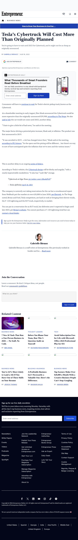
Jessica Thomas (10, 384)
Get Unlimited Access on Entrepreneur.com (28, 449)
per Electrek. (56, 194)
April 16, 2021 (27, 185)
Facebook (22, 499)
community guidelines (18, 286)
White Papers (7, 438)
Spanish (24, 525)
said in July (6, 119)
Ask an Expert (46, 451)
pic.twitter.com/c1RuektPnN (39, 179)
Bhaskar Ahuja (37, 384)
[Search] (64, 14)
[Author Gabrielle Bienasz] (39, 237)
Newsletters (6, 434)
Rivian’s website (19, 210)
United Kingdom (34, 529)
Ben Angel (8, 348)
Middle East (64, 525)
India (42, 525)
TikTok (50, 499)
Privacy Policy (66, 438)
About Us (25, 482)
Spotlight (5, 460)
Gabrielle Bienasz (11, 54)
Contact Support (67, 458)
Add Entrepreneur (14, 61)
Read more (46, 251)
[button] (75, 14)
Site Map (64, 453)
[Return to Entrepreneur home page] (12, 14)
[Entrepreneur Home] (3, 20)
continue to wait (28, 104)
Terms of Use (66, 434)
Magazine (5, 455)
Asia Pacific (52, 525)
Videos (4, 447)
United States (12, 525)
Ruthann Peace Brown (40, 348)
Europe (47, 529)
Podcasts (5, 451)
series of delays (37, 164)
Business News (14, 20)
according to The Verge (57, 116)
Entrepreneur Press (48, 447)
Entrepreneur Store (65, 348)
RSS (56, 499)
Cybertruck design (36, 169)
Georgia (33, 525)
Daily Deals (45, 456)
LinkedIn (33, 499)
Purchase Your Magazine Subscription (27, 462)
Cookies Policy (67, 442)
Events (4, 442)
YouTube (39, 499)
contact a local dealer (10, 213)
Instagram (45, 499)
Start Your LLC (27, 456)
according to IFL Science (12, 143)
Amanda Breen (62, 384)
